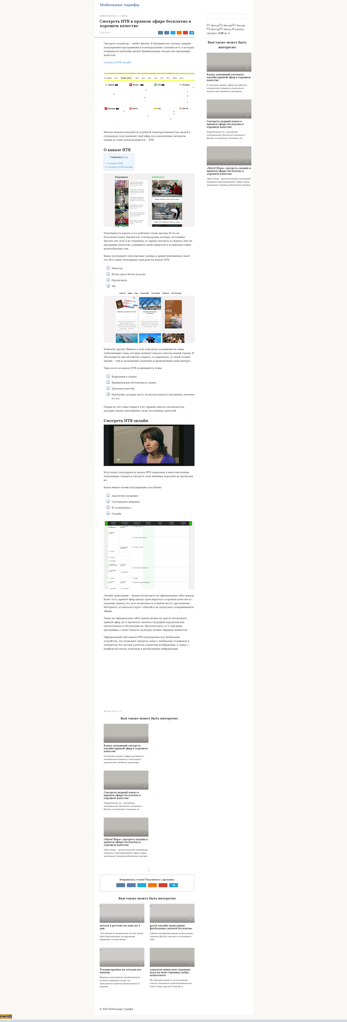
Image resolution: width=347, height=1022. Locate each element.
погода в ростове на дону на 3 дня (120, 927)
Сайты (124, 15)
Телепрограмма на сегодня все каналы (121, 971)
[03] (177, 1021)
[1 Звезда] (213, 25)
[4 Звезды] (213, 29)
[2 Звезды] (225, 25)
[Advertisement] (143, 681)
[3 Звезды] (238, 25)
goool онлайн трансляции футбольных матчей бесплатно (171, 927)
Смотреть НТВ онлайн (117, 62)
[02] (173, 1021)
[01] (169, 1021)
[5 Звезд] (225, 29)
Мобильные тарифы (119, 4)
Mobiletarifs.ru (108, 15)
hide (125, 157)
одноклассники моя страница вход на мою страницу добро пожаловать (170, 972)
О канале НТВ (114, 163)
